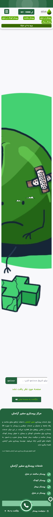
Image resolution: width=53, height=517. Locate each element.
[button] (6, 11)
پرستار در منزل (38, 493)
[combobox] (32, 380)
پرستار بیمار (39, 486)
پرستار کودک (39, 480)
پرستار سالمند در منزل (35, 474)
